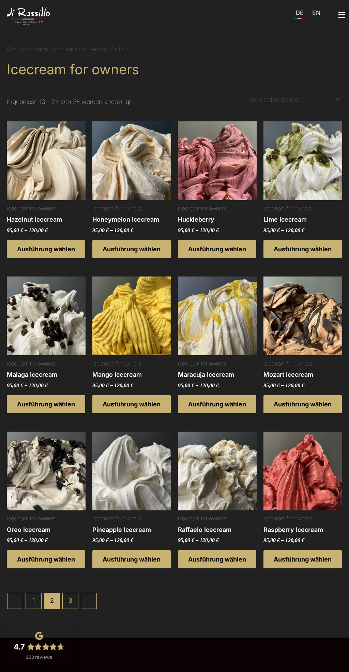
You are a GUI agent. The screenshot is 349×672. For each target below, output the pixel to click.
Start (12, 49)
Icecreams (36, 49)
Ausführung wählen (46, 249)
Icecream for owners (80, 49)
